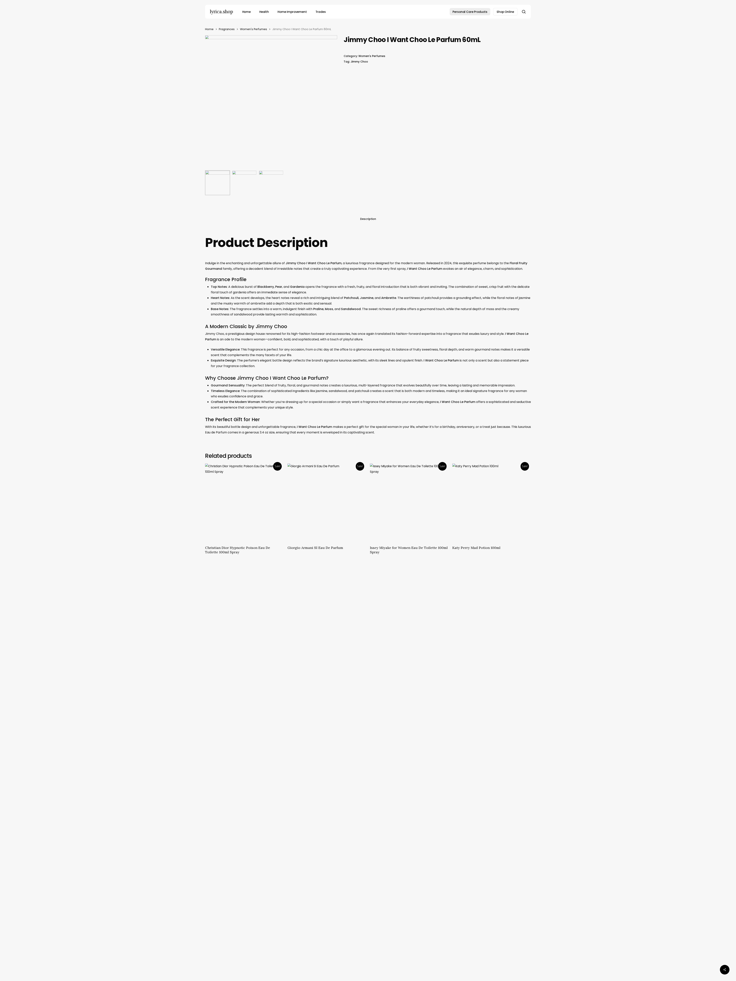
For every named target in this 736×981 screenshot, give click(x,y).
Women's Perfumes (253, 29)
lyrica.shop (221, 11)
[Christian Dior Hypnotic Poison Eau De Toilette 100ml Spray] (244, 503)
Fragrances (227, 29)
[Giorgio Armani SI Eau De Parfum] (327, 503)
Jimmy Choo (359, 62)
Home (209, 29)
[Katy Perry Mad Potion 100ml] (491, 503)
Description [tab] (368, 219)
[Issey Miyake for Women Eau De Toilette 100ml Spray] (409, 503)
